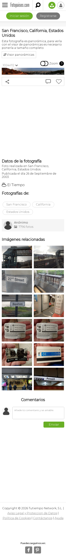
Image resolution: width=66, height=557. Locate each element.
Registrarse (48, 16)
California (43, 204)
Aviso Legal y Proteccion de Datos (32, 513)
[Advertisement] (33, 122)
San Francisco (16, 204)
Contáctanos (42, 518)
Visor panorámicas (19, 54)
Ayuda (59, 518)
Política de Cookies (17, 518)
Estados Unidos (17, 212)
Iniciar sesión (19, 16)
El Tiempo (13, 185)
